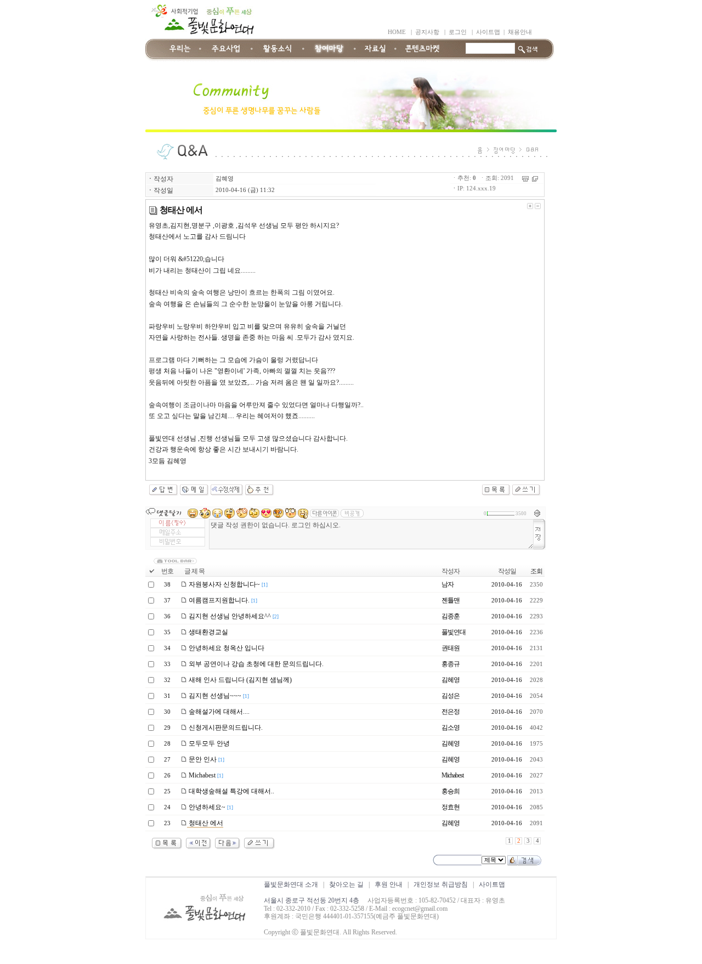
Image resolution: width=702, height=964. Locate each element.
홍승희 (450, 791)
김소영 (450, 727)
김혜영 (225, 179)
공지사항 (427, 32)
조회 (536, 571)
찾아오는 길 (346, 884)
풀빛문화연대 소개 (291, 884)
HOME (397, 32)
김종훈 (450, 616)
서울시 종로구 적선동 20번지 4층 (311, 900)
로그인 (458, 32)
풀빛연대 (453, 632)
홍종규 (450, 664)
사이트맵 (488, 32)
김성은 (450, 696)
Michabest (452, 775)
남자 (447, 584)
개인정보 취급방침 (441, 884)
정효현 (450, 807)
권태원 (450, 648)
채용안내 (520, 32)
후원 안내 (389, 884)
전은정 (450, 711)
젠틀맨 (450, 600)
